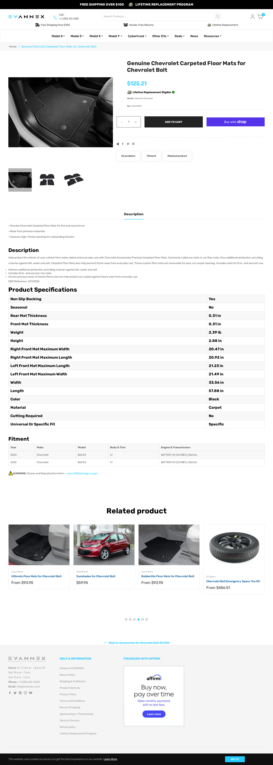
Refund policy (68, 727)
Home (13, 46)
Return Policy (67, 674)
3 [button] (134, 619)
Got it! (235, 759)
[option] (39, 560)
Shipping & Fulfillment (72, 681)
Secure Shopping (70, 707)
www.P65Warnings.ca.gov (82, 473)
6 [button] (147, 619)
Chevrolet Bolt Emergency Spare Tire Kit (233, 581)
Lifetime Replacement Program (78, 733)
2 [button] (130, 619)
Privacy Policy (68, 694)
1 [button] (126, 619)
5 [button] (143, 619)
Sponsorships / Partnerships (76, 714)
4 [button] (138, 619)
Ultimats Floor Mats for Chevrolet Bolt (36, 576)
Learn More (110, 759)
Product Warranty (70, 687)
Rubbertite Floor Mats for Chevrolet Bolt (167, 576)
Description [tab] (134, 214)
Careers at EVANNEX (72, 668)
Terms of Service (69, 720)
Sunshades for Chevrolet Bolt (95, 576)
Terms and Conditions (72, 700)
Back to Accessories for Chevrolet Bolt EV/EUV (139, 642)
